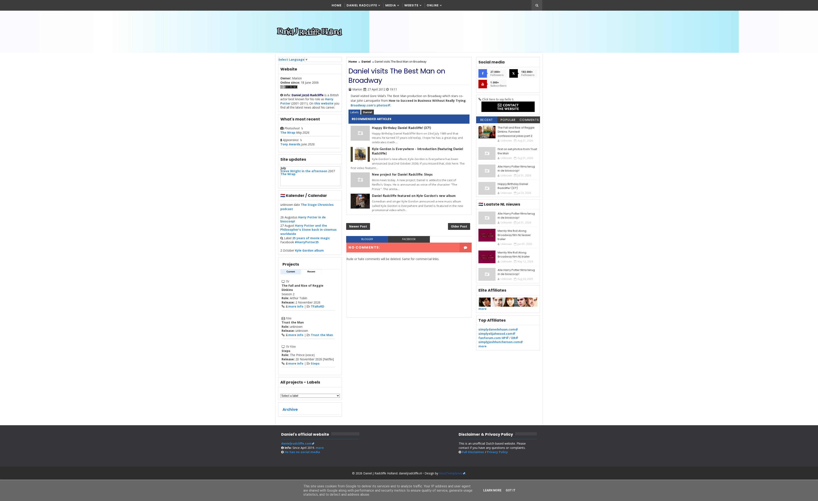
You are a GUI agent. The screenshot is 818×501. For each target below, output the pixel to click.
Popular (508, 120)
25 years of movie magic (311, 238)
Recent (311, 271)
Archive (290, 409)
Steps (315, 363)
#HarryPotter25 (307, 242)
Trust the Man (322, 335)
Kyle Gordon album (309, 250)
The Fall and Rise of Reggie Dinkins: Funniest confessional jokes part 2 (516, 132)
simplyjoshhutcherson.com (499, 342)
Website (411, 5)
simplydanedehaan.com (496, 329)
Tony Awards (290, 144)
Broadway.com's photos (369, 105)
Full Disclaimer (473, 452)
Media (390, 5)
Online (433, 5)
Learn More (492, 490)
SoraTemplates (451, 473)
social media (302, 452)
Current (291, 271)
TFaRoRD (317, 306)
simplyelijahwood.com (495, 334)
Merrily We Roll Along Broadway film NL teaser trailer (514, 235)
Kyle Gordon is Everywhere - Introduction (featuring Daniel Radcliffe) (417, 151)
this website (323, 103)
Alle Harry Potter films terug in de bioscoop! (516, 169)
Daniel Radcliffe (362, 5)
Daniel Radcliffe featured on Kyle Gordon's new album (414, 196)
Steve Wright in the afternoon (304, 171)
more (482, 309)
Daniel (367, 112)
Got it (511, 490)
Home (336, 5)
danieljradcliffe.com (296, 443)
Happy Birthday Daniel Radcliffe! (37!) (401, 128)
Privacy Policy (497, 452)
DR (513, 338)
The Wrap (287, 132)
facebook (409, 239)
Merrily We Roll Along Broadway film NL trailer (514, 254)
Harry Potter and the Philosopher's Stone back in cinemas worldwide (308, 229)
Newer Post (358, 226)
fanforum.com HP (492, 338)
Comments (529, 120)
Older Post (459, 226)
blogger (367, 239)
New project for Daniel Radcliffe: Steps (402, 174)
